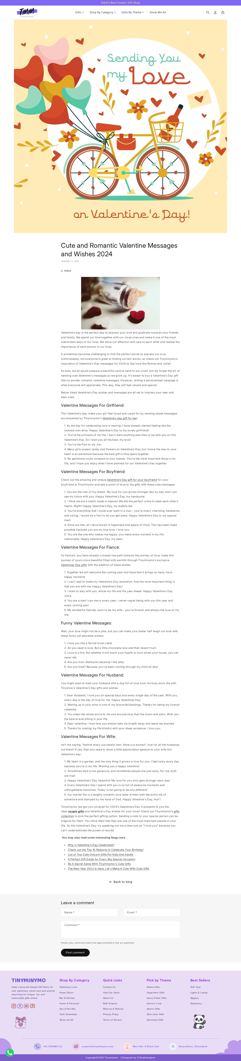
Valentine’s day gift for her (119, 418)
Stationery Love (68, 987)
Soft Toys (195, 987)
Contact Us (109, 987)
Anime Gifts (153, 987)
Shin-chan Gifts (155, 1014)
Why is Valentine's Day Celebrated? (91, 845)
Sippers (194, 998)
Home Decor (67, 992)
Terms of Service (112, 1020)
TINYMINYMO (28, 980)
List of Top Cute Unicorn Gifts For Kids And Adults (100, 854)
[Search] (208, 12)
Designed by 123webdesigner (138, 1057)
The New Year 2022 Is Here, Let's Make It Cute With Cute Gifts (108, 868)
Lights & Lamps (199, 992)
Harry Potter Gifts (157, 998)
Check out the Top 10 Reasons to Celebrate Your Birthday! (106, 849)
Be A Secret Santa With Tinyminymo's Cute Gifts (99, 863)
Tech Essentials (68, 1014)
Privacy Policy (111, 1014)
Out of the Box (68, 1009)
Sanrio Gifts (153, 1009)
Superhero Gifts (156, 992)
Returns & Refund (113, 1009)
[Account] (215, 12)
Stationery (196, 1003)
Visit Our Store (111, 992)
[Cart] (223, 12)
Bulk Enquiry (110, 1003)
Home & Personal (69, 1003)
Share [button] (67, 270)
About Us (108, 998)
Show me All (66, 1020)
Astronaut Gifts (155, 1020)
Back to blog (123, 881)
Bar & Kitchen (67, 998)
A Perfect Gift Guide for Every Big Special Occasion (101, 859)
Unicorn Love (154, 1003)
